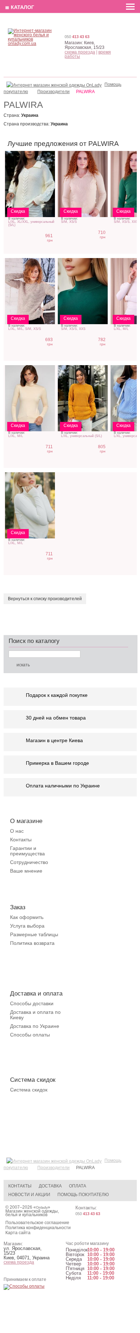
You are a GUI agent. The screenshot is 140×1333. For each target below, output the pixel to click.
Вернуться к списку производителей (45, 598)
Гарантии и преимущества (27, 850)
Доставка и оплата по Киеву (35, 1014)
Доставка (50, 1186)
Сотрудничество (29, 862)
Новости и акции (29, 1194)
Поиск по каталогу (34, 641)
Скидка (18, 211)
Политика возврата (32, 943)
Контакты (21, 839)
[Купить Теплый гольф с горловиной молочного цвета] (30, 398)
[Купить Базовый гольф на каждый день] (83, 291)
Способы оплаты (30, 1035)
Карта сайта (18, 1232)
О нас (17, 831)
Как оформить (26, 917)
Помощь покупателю (83, 1194)
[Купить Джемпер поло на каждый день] (83, 184)
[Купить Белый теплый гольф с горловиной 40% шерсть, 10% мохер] (30, 505)
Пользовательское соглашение (37, 1222)
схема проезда (80, 52)
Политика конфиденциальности (38, 1227)
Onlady (42, 1207)
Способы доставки (31, 1003)
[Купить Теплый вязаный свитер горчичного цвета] (83, 398)
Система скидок (28, 1090)
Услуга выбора (27, 926)
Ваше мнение (26, 871)
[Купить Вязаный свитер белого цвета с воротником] (30, 184)
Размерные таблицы (34, 934)
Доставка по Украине (34, 1026)
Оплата (77, 1186)
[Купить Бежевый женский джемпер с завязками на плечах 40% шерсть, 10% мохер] (30, 291)
